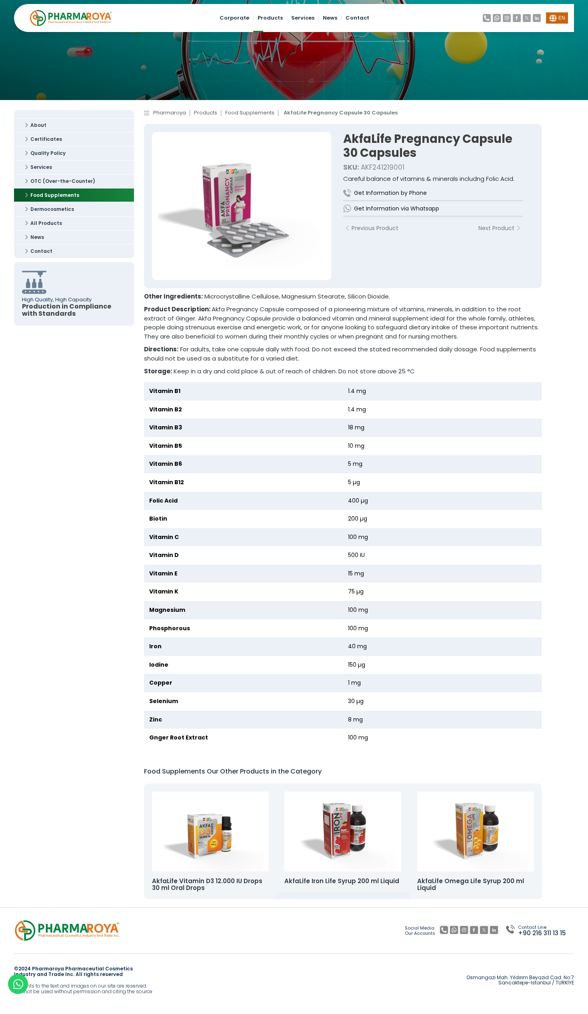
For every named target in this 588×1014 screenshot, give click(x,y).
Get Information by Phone (390, 193)
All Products (46, 223)
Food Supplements (54, 195)
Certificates (46, 139)
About (38, 125)
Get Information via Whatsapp (396, 208)
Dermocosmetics (52, 209)
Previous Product (375, 228)
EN (561, 18)
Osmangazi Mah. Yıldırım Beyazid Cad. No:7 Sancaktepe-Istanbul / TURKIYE (520, 980)
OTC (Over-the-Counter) (62, 181)
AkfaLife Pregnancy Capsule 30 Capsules (341, 113)
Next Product (496, 228)
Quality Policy (48, 153)
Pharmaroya (169, 113)
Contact (357, 18)
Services (302, 18)
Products (270, 18)
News (330, 18)
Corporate (234, 18)
